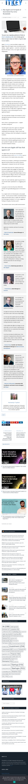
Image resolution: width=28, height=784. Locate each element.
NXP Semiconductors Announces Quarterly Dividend (12, 730)
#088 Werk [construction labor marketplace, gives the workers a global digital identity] (13, 543)
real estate (6, 658)
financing (15, 640)
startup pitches (6, 668)
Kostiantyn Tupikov (7, 17)
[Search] (25, 3)
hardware (5, 646)
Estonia (5, 638)
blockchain (5, 629)
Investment (16, 646)
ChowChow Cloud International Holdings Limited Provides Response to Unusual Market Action (13, 716)
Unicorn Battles (6, 674)
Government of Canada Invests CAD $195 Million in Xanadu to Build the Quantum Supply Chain (14, 737)
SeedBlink (6, 665)
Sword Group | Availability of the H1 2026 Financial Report (13, 740)
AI (6, 626)
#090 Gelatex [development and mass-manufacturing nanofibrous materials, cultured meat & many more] (13, 536)
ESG (21, 636)
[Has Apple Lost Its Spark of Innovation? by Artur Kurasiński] (14, 27)
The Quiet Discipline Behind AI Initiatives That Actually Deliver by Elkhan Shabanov (14, 467)
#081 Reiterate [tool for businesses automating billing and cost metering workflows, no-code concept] (14, 569)
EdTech (16, 636)
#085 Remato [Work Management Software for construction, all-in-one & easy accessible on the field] (13, 554)
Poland (15, 654)
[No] (26, 779)
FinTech (6, 643)
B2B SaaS (14, 627)
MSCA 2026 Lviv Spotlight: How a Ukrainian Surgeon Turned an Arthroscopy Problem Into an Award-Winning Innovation (17, 582)
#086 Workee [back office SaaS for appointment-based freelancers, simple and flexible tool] (13, 551)
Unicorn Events (16, 674)
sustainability (6, 671)
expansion (13, 638)
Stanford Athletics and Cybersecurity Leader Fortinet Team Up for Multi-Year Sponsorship (14, 743)
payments (5, 654)
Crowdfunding (16, 631)
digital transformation (7, 636)
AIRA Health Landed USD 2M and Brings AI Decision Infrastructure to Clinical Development (17, 591)
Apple (3, 414)
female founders (7, 640)
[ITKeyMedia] (14, 2)
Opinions (24, 17)
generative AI (21, 643)
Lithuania (22, 649)
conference (6, 631)
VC (5, 676)
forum (15, 643)
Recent (9, 574)
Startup (17, 664)
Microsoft (20, 651)
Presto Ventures (6, 656)
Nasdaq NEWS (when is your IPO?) (11, 708)
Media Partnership (5, 773)
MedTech (14, 651)
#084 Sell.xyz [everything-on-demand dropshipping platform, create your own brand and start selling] (12, 558)
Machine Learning (6, 651)
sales (16, 661)
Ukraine (16, 671)
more (11, 765)
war (10, 676)
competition (15, 629)
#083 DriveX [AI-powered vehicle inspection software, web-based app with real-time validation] (14, 561)
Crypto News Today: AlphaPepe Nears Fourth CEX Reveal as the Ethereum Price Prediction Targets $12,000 (13, 720)
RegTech (14, 658)
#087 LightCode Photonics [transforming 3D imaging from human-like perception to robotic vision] (13, 547)
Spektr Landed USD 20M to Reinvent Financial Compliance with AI (16, 615)
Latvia (15, 649)
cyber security (7, 634)
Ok (14, 782)
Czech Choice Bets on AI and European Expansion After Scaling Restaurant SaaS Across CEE (17, 608)
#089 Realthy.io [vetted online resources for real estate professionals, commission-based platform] (13, 540)
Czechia (17, 634)
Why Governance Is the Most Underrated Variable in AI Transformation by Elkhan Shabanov (14, 492)
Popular (4, 574)
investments (7, 649)
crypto (24, 631)
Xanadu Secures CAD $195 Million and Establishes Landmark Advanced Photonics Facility (12, 733)
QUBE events (16, 656)
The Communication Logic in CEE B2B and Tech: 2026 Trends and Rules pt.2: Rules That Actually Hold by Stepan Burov (14, 517)
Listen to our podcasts (9, 531)
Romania (7, 661)
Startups (18, 668)
